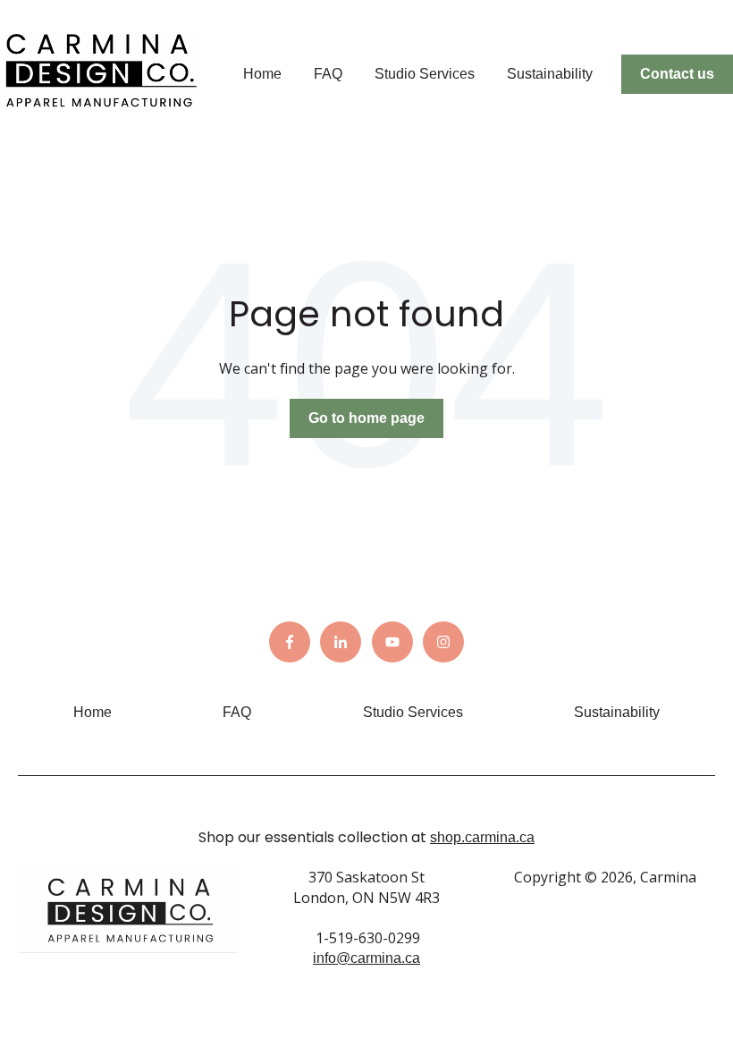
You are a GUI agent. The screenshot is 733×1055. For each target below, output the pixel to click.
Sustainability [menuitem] (617, 712)
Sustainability (550, 73)
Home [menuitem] (92, 712)
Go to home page (366, 418)
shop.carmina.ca (482, 837)
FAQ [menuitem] (237, 712)
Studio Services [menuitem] (413, 712)
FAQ (328, 73)
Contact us (677, 73)
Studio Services (425, 73)
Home (262, 73)
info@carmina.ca (366, 958)
